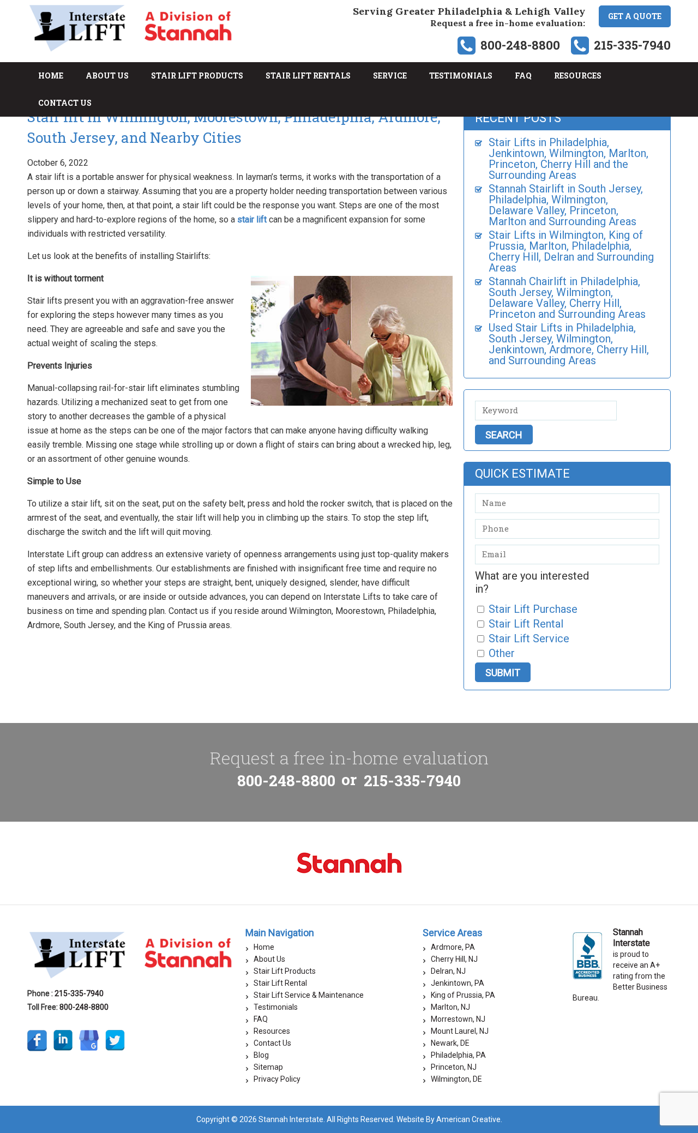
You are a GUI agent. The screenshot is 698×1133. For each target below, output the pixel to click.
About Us (269, 959)
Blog (261, 1055)
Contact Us (272, 1043)
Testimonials (276, 1007)
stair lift (252, 219)
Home (264, 947)
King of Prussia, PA (463, 995)
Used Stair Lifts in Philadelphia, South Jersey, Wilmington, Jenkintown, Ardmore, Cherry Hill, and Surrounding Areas (569, 344)
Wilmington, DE (456, 1079)
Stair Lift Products (285, 971)
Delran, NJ (448, 971)
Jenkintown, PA (457, 983)
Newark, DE (450, 1043)
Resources (272, 1031)
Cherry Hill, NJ (454, 959)
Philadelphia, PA (458, 1055)
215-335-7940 (632, 45)
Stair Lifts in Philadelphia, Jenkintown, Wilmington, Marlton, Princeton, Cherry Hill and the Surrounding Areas (568, 159)
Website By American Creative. (449, 1119)
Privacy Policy (277, 1079)
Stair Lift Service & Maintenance (309, 995)
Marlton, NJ (450, 1007)
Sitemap (268, 1067)
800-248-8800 (520, 45)
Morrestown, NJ (458, 1019)
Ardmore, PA (453, 947)
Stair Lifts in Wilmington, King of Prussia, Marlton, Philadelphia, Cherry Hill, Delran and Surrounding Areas (571, 251)
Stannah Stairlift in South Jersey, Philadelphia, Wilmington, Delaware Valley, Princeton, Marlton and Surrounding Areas (566, 205)
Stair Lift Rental (280, 983)
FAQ (261, 1019)
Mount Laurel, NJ (460, 1031)
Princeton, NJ (454, 1067)
